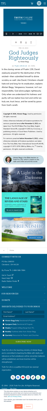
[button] (23, 22)
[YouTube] (23, 377)
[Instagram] (28, 377)
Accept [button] (18, 406)
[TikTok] (33, 377)
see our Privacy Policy (14, 396)
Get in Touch (7, 275)
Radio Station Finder (10, 281)
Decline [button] (28, 406)
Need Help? (6, 278)
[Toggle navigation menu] (45, 3)
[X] (13, 377)
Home (12, 250)
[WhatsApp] (38, 377)
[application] (23, 22)
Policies (4, 388)
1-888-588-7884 (18, 270)
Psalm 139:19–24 (21, 66)
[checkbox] (23, 328)
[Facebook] (18, 377)
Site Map (13, 388)
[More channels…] (43, 377)
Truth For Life (3, 3)
